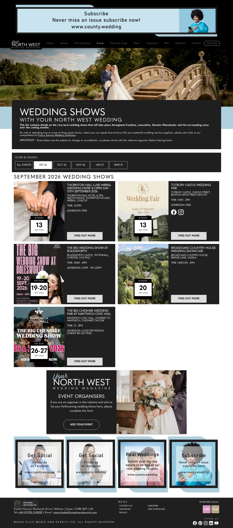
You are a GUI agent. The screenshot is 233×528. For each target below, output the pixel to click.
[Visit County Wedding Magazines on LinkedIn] (211, 523)
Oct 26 (61, 165)
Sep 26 (43, 165)
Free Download (156, 509)
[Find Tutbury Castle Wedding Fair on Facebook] (174, 212)
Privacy (123, 513)
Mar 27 (118, 165)
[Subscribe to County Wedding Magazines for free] (116, 20)
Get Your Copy (118, 43)
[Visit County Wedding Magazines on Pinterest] (200, 523)
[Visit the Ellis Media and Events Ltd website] (26, 504)
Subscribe (212, 43)
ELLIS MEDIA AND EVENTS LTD (50, 522)
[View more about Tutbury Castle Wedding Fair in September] (143, 211)
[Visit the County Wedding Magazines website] (215, 509)
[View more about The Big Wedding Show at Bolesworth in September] (39, 274)
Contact (196, 43)
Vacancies (124, 509)
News (137, 43)
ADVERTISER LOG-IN (208, 502)
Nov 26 (80, 165)
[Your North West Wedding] (26, 44)
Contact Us (125, 506)
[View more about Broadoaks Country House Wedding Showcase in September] (143, 274)
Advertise (180, 43)
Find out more (84, 236)
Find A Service (82, 43)
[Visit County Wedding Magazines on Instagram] (206, 523)
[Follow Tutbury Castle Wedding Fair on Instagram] (181, 212)
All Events (24, 165)
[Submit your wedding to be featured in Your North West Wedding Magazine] (142, 464)
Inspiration (152, 43)
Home (50, 43)
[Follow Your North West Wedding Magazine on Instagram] (91, 464)
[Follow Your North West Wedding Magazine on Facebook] (39, 464)
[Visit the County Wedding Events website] (207, 509)
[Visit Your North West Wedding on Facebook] (195, 523)
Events (100, 43)
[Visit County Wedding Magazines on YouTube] (216, 523)
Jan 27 (100, 165)
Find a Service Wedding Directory (56, 135)
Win (166, 43)
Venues (64, 43)
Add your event (81, 424)
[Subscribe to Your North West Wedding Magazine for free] (193, 464)
